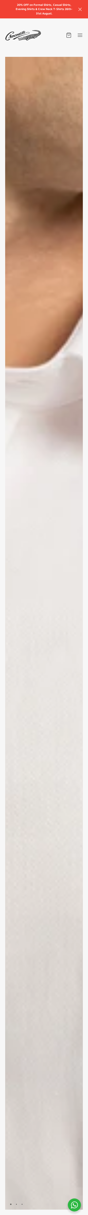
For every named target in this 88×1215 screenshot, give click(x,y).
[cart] (68, 35)
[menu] (80, 35)
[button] (80, 9)
